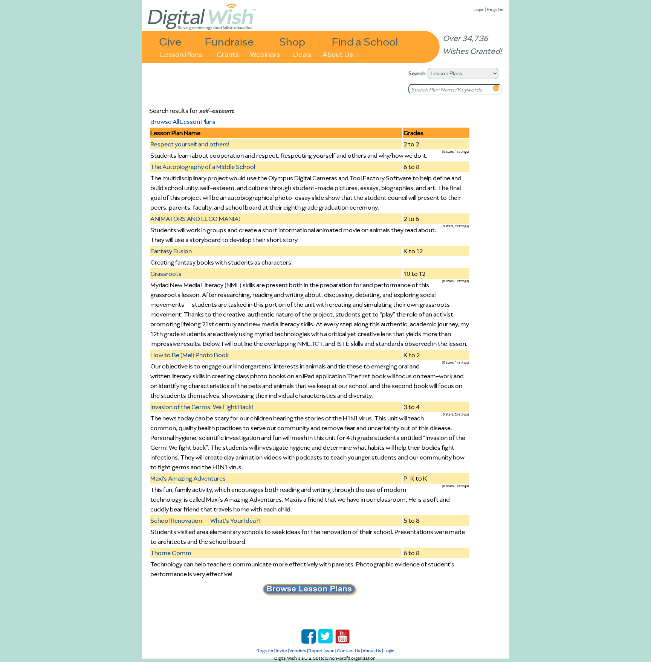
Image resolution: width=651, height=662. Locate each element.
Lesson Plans (181, 53)
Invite (281, 650)
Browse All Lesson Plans (182, 121)
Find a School (365, 41)
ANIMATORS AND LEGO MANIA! (195, 219)
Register (495, 9)
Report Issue (322, 650)
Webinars (265, 53)
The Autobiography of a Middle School (202, 167)
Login (479, 9)
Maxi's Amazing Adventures (188, 478)
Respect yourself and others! (189, 144)
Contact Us (348, 650)
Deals (302, 53)
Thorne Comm (170, 553)
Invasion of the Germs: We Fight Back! (201, 407)
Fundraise (229, 41)
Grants (228, 53)
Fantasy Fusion (171, 251)
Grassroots (166, 273)
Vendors (297, 650)
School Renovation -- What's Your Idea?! (205, 520)
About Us (337, 53)
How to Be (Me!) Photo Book (189, 355)
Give (170, 41)
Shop (292, 41)
